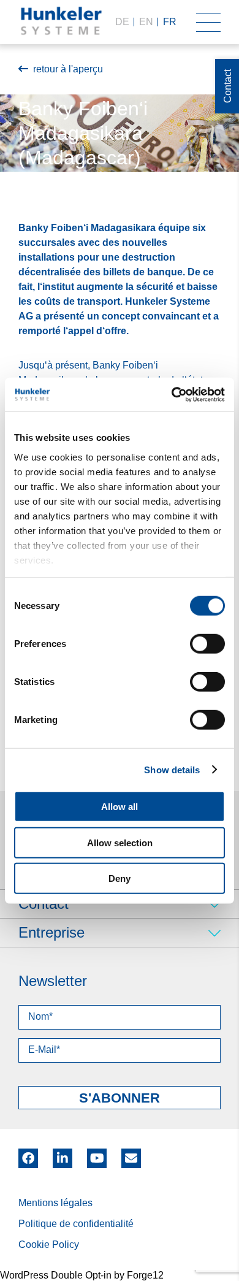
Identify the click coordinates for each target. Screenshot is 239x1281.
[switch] (207, 644)
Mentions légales (55, 1203)
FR (169, 22)
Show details (172, 769)
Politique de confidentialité (76, 1223)
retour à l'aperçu (68, 69)
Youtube (97, 1154)
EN (146, 22)
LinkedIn (62, 1154)
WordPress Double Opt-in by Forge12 (82, 1275)
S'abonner (119, 1098)
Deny (119, 878)
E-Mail (131, 1158)
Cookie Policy (48, 1244)
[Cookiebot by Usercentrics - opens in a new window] (172, 394)
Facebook (28, 1154)
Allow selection (120, 842)
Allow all (119, 806)
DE (122, 22)
